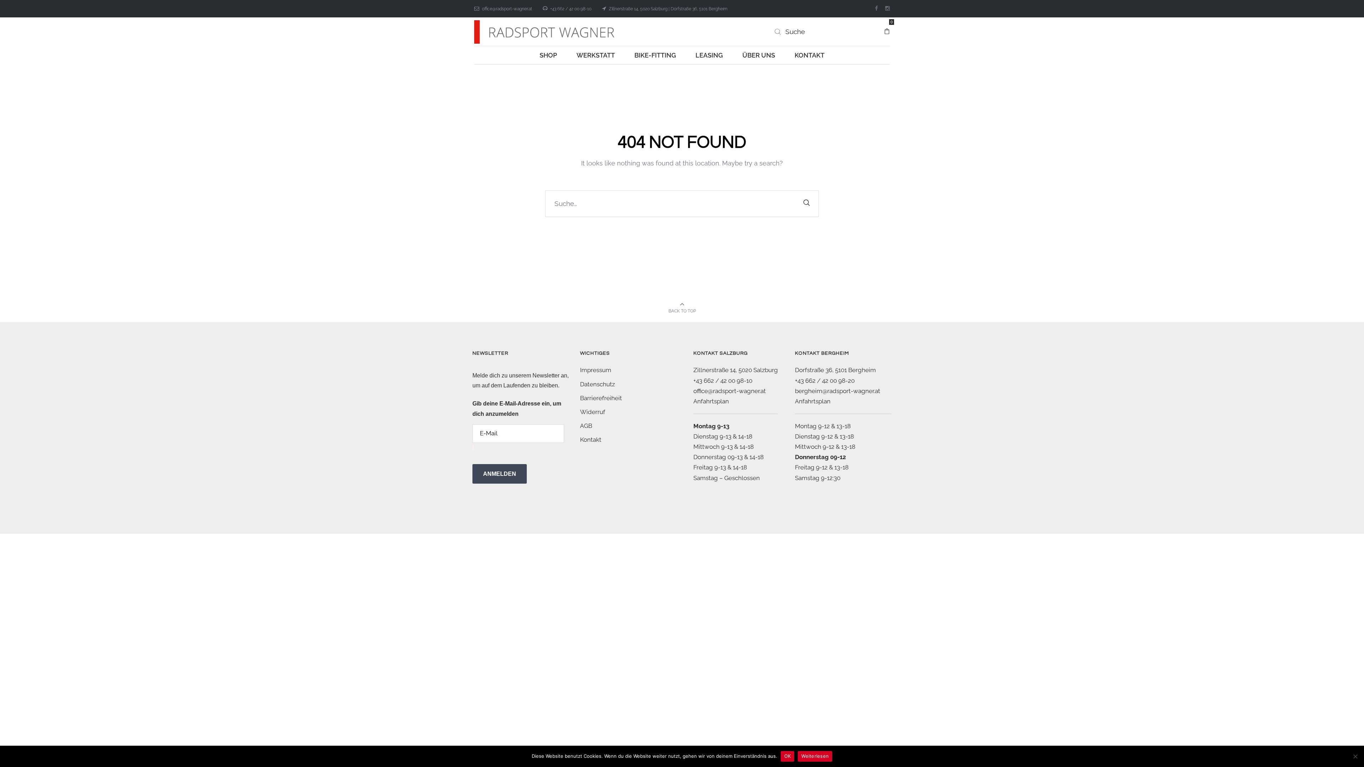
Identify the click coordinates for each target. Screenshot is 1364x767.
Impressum (595, 370)
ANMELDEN (499, 474)
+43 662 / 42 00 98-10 (570, 8)
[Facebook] (876, 8)
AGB (586, 425)
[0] (887, 28)
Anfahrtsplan (711, 401)
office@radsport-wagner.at (507, 8)
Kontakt (590, 439)
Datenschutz (597, 384)
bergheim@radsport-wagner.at (837, 391)
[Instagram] (887, 8)
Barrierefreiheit (601, 398)
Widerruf (592, 411)
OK (787, 756)
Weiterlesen (815, 756)
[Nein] (1355, 756)
